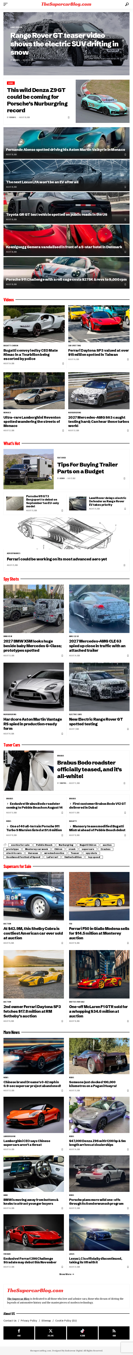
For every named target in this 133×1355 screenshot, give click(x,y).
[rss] (114, 1333)
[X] (50, 1333)
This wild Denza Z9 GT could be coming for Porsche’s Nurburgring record (37, 100)
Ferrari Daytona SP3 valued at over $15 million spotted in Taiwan (98, 352)
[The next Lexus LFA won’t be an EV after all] (66, 175)
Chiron (58, 849)
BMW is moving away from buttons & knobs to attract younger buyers (31, 1202)
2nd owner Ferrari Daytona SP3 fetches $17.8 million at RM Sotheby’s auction (32, 1011)
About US (9, 1313)
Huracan (33, 853)
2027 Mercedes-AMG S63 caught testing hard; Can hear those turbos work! (98, 421)
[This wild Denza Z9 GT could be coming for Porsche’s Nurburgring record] (103, 101)
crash (72, 849)
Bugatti (73, 821)
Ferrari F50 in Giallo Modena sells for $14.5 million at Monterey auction (99, 933)
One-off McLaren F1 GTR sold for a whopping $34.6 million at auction (98, 1011)
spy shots (91, 853)
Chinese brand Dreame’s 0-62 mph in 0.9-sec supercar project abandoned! (32, 1084)
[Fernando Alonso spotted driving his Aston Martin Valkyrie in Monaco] (66, 143)
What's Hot (11, 443)
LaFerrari (52, 857)
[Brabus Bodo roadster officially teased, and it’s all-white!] (28, 770)
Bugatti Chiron (10, 345)
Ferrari (7, 1254)
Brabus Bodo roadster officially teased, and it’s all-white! (89, 769)
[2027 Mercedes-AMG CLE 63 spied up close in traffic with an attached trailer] (99, 609)
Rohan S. (16, 60)
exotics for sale (20, 845)
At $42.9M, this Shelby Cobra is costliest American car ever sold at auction (33, 933)
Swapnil (63, 783)
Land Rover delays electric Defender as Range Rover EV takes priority (107, 501)
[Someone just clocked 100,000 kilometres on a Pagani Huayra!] (99, 1056)
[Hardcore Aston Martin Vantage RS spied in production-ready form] (33, 687)
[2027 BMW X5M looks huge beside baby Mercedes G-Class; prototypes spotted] (33, 609)
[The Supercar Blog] (66, 4)
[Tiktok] (82, 1333)
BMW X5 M (7, 636)
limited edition (73, 857)
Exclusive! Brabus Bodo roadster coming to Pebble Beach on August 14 (34, 805)
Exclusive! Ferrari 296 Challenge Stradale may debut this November (29, 1260)
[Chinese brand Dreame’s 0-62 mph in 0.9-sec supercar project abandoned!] (33, 1056)
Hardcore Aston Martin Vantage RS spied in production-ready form (32, 724)
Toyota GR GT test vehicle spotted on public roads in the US (56, 214)
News (10, 83)
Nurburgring (74, 412)
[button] (6, 4)
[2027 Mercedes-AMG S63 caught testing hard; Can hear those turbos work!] (99, 390)
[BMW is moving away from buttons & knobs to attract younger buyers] (33, 1173)
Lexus (71, 1254)
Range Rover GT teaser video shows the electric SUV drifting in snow (64, 43)
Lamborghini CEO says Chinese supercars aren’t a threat (26, 1143)
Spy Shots (11, 579)
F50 (70, 923)
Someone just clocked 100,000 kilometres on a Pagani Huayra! (93, 1084)
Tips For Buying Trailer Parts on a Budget (87, 468)
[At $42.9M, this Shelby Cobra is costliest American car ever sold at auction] (33, 896)
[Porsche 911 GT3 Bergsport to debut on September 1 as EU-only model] (15, 503)
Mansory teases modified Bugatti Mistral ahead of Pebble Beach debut (97, 828)
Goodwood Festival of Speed (23, 857)
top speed (94, 857)
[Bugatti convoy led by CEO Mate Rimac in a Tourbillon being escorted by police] (34, 323)
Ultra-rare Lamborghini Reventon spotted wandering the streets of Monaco (31, 421)
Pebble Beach (44, 845)
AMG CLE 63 (74, 636)
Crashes (105, 849)
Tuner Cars (11, 744)
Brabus (60, 755)
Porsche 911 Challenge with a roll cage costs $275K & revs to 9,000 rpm (66, 279)
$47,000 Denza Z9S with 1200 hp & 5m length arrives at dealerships (97, 1143)
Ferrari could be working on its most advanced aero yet (57, 559)
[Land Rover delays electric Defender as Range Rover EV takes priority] (77, 503)
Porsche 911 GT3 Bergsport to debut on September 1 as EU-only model (42, 501)
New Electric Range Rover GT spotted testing (96, 721)
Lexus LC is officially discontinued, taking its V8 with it (95, 1260)
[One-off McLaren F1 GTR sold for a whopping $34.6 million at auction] (99, 974)
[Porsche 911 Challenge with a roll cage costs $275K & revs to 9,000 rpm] (66, 273)
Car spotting (74, 345)
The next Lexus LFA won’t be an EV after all (42, 182)
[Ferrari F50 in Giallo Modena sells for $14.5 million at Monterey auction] (99, 896)
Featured (61, 457)
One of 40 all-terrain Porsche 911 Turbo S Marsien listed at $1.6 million (34, 828)
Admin (62, 478)
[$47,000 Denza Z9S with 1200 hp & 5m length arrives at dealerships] (99, 1115)
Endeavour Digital (73, 1350)
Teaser (75, 853)
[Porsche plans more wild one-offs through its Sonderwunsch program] (99, 1173)
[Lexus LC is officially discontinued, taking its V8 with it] (99, 1232)
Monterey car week (36, 849)
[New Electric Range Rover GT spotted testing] (99, 687)
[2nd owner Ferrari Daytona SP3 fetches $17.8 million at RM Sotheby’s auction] (33, 974)
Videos (8, 299)
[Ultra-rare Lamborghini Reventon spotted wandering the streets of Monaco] (34, 390)
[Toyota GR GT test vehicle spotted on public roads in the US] (66, 208)
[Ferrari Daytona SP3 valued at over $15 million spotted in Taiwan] (99, 323)
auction (107, 845)
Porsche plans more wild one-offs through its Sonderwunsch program (96, 1202)
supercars (88, 849)
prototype (12, 849)
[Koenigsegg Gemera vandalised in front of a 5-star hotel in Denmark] (66, 240)
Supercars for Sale (17, 866)
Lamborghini (9, 1136)
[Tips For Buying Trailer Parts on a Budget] (28, 469)
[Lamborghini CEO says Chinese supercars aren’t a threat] (33, 1115)
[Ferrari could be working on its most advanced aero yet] (66, 533)
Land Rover (16, 27)
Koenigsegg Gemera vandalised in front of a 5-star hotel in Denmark (64, 247)
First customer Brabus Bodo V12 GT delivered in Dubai (97, 805)
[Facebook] (18, 1333)
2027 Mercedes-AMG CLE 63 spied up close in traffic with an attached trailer (97, 646)
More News (11, 1032)
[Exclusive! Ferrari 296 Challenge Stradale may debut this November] (33, 1232)
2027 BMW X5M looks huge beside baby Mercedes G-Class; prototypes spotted (32, 646)
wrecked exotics (54, 853)
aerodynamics (13, 553)
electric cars (75, 714)
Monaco (7, 412)
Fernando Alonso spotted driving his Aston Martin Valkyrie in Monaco (65, 149)
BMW (5, 1195)
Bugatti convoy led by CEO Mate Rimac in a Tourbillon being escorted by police (30, 354)
